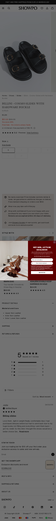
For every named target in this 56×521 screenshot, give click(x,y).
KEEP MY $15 (42, 272)
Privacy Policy (40, 269)
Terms (43, 269)
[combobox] (33, 263)
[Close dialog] (54, 242)
